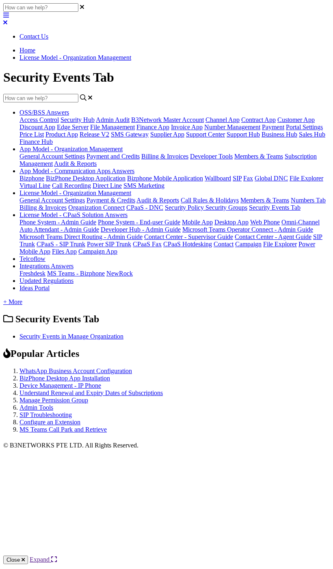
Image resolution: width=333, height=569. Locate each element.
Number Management (232, 127)
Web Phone (265, 222)
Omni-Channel (300, 222)
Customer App (296, 119)
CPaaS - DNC (144, 207)
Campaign (248, 244)
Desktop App (231, 222)
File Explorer (306, 178)
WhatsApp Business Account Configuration (75, 370)
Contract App (258, 119)
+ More (12, 301)
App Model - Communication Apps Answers (76, 170)
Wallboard (218, 178)
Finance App (152, 127)
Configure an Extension (49, 422)
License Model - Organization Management (75, 57)
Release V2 (94, 134)
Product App (61, 134)
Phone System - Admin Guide (57, 222)
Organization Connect (96, 207)
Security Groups (226, 207)
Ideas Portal (34, 287)
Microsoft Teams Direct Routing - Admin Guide (81, 236)
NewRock (119, 273)
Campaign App (97, 251)
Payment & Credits (110, 200)
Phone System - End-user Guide (139, 222)
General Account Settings (52, 156)
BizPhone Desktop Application (85, 178)
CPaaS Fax (147, 244)
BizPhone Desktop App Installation (64, 378)
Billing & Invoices (164, 156)
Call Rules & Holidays (210, 200)
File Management (112, 127)
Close (14, 560)
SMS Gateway (130, 134)
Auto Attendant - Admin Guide (59, 229)
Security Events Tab (275, 207)
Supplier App (167, 134)
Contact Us (33, 36)
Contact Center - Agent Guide (273, 236)
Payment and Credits (113, 156)
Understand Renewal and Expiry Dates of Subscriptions (91, 392)
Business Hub (279, 134)
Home (27, 50)
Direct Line (107, 185)
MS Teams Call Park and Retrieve (63, 429)
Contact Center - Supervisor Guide (188, 236)
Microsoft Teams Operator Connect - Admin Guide (247, 229)
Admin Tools (36, 407)
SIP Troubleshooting (45, 414)
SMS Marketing (143, 185)
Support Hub (243, 134)
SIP (237, 178)
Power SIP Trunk (109, 244)
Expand (40, 559)
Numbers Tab (308, 200)
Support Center (205, 134)
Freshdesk (32, 273)
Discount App (37, 127)
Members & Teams (258, 156)
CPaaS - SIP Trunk (61, 244)
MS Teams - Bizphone (76, 273)
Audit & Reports (75, 163)
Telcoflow (32, 258)
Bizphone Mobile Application (165, 178)
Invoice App (187, 127)
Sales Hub (312, 134)
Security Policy (185, 207)
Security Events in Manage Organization (71, 336)
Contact (224, 244)
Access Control (39, 119)
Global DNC (271, 178)
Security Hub (78, 119)
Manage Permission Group (53, 400)
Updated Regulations (46, 280)
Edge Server (73, 127)
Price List (31, 134)
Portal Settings (304, 127)
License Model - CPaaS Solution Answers (73, 214)
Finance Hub (36, 141)
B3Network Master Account (167, 119)
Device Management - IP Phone (60, 385)
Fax (248, 178)
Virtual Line (34, 185)
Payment (273, 127)
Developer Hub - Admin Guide (141, 229)
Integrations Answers (46, 266)
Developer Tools (211, 156)
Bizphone (31, 178)
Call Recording (71, 185)
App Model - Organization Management (71, 149)
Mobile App (197, 222)
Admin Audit (113, 119)
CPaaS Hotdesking (187, 244)
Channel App (222, 119)
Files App (64, 251)
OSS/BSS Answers (44, 112)
